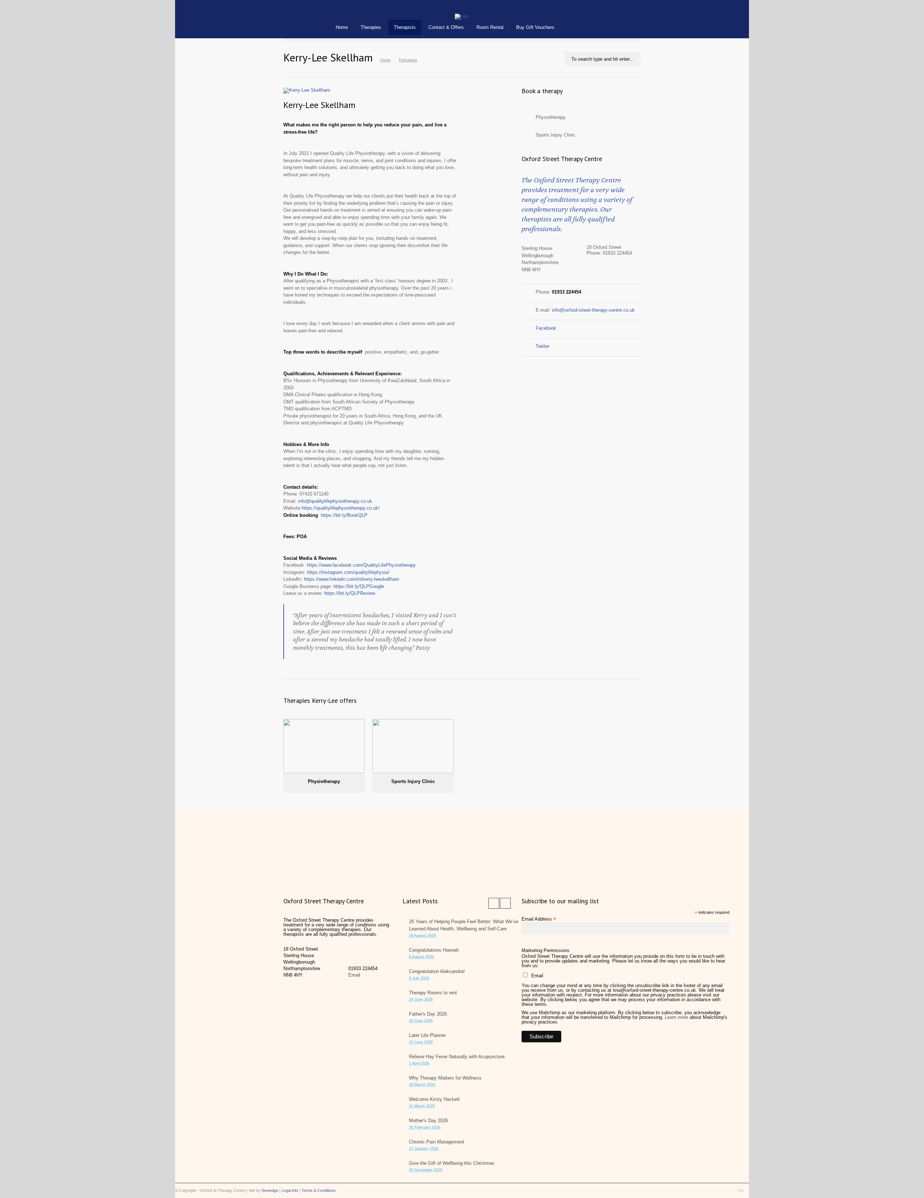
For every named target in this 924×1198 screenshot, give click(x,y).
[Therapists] (462, 16)
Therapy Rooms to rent (433, 992)
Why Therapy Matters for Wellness (445, 1078)
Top (740, 1190)
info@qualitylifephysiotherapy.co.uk (335, 501)
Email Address (539, 919)
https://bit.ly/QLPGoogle (359, 586)
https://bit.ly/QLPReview (349, 593)
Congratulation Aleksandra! (437, 971)
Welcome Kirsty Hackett (434, 1099)
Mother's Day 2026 (428, 1120)
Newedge (270, 1190)
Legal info (290, 1190)
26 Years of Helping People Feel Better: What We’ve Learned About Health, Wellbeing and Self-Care (463, 925)
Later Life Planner (427, 1035)
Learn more (676, 1017)
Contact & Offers (446, 27)
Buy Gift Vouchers (535, 27)
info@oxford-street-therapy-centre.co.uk (593, 310)
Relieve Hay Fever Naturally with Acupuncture (457, 1056)
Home (342, 27)
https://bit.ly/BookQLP (344, 515)
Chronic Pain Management (436, 1142)
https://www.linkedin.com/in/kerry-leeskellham (351, 579)
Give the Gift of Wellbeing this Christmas (451, 1163)
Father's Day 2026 (428, 1014)
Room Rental (490, 27)
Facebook (546, 328)
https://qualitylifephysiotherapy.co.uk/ (341, 508)
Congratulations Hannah (434, 950)
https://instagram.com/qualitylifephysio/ (348, 572)
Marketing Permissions (546, 950)
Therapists (405, 27)
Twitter (542, 346)
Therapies (371, 27)
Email (354, 975)
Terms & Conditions (318, 1190)
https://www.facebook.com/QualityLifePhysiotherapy (361, 565)
